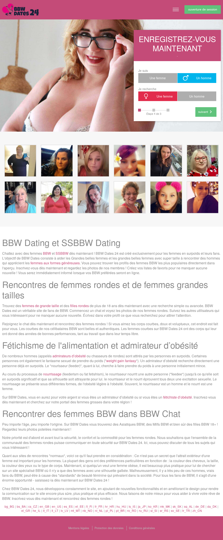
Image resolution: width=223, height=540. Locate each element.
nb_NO (87, 510)
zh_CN (197, 510)
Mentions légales (78, 528)
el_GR (25, 510)
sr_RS (164, 510)
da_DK (212, 506)
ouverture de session (202, 9)
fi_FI (89, 506)
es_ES (68, 506)
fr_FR (98, 506)
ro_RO (131, 510)
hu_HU (121, 506)
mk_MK (165, 506)
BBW (47, 253)
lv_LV (64, 510)
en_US (56, 506)
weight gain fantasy (121, 360)
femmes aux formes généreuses (55, 262)
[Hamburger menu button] (175, 9)
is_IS (132, 506)
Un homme (203, 78)
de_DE (200, 506)
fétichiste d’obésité (177, 397)
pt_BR (120, 510)
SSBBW (62, 253)
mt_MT (75, 510)
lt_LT (55, 510)
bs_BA (21, 506)
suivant (203, 112)
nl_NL (99, 510)
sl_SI (153, 510)
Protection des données (109, 528)
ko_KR (152, 506)
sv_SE (175, 510)
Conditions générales (142, 528)
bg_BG (9, 506)
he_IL (37, 510)
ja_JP (142, 506)
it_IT (46, 510)
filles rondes (79, 305)
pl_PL (109, 510)
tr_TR (186, 510)
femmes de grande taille (40, 305)
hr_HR (109, 506)
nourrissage (52, 374)
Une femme (158, 78)
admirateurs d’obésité (69, 355)
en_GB (44, 506)
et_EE (79, 506)
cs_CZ (32, 506)
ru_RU (143, 510)
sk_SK (177, 506)
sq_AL (188, 506)
